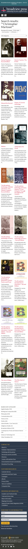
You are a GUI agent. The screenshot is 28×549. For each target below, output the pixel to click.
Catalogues (4, 476)
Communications (5, 416)
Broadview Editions (6, 428)
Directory (4, 457)
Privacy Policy (5, 481)
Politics (3, 421)
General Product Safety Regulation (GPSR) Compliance (12, 504)
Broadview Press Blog (7, 464)
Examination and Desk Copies (9, 474)
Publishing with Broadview (8, 452)
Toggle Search (5, 15)
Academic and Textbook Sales (9, 493)
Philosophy (4, 414)
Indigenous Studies (6, 426)
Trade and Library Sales (8, 496)
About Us (4, 447)
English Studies (5, 409)
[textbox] (14, 32)
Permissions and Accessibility (9, 454)
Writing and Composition (7, 411)
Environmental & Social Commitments (11, 461)
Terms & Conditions (7, 483)
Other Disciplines (5, 437)
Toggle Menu (2, 15)
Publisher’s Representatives (9, 449)
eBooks (4, 479)
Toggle (26, 409)
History (3, 418)
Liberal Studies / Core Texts (8, 423)
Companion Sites (6, 486)
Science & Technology (6, 434)
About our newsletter (6, 528)
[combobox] (16, 30)
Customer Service (6, 471)
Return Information (6, 498)
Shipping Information (7, 501)
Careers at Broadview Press (9, 459)
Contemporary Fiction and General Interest (12, 430)
